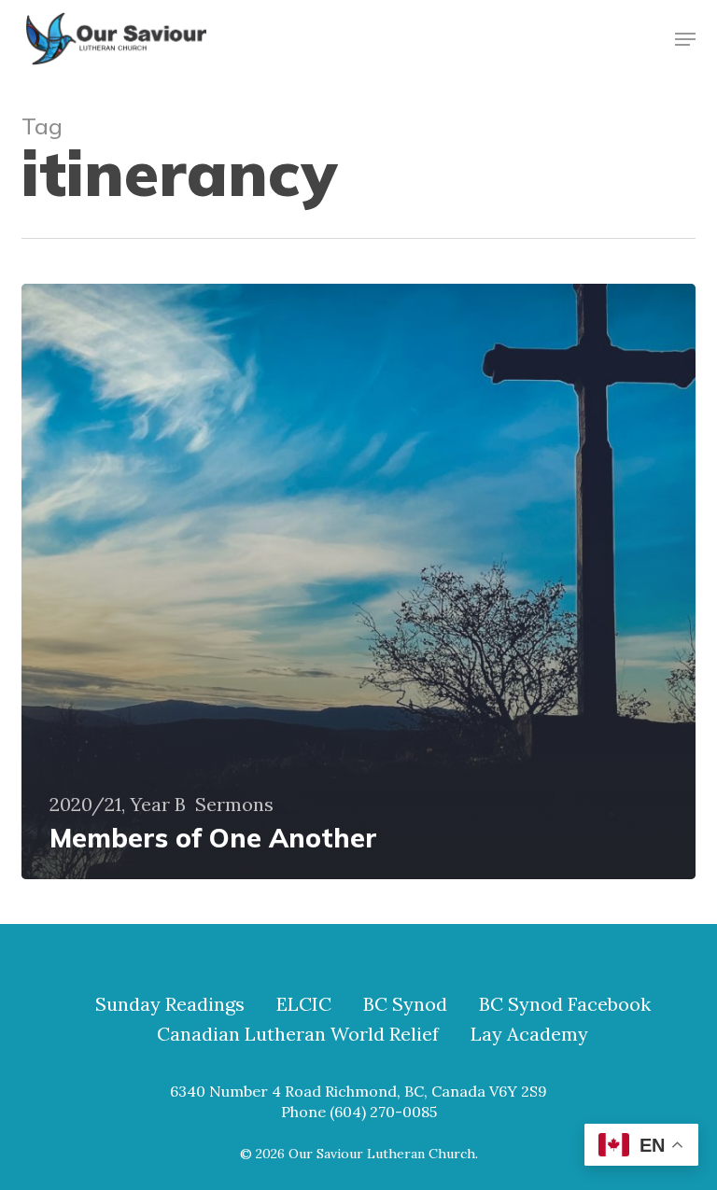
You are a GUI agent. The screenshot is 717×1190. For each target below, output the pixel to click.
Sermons (234, 804)
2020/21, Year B (117, 804)
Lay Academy (529, 1034)
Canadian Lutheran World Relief (298, 1034)
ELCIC (303, 1004)
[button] (685, 39)
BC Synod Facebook (565, 1004)
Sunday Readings (170, 1004)
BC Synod (405, 1004)
